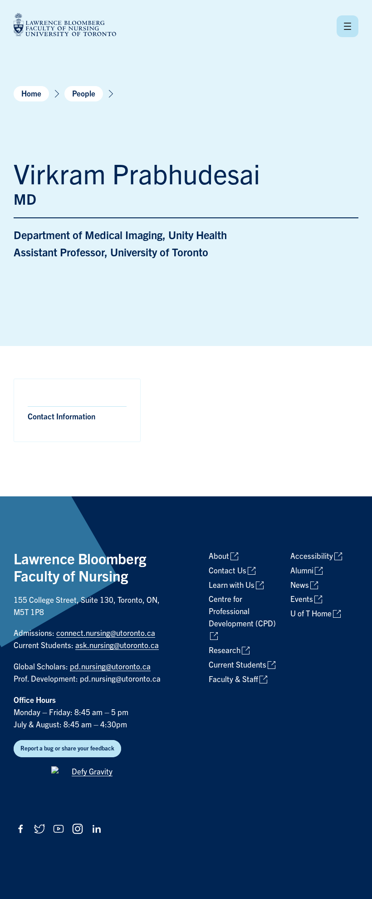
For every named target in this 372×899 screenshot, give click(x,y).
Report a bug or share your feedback (67, 748)
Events (301, 599)
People (83, 94)
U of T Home (311, 614)
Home (31, 94)
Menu (347, 26)
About (219, 556)
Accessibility (311, 556)
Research (224, 650)
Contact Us (227, 571)
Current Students (237, 665)
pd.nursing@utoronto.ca (110, 667)
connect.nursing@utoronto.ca (105, 633)
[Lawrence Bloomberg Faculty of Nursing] (65, 26)
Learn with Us (232, 585)
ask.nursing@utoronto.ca (117, 645)
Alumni (301, 571)
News (299, 585)
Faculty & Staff (233, 679)
